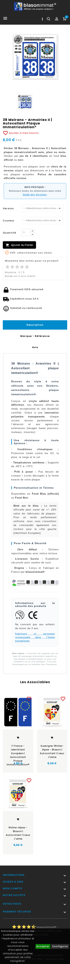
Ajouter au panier (19, 245)
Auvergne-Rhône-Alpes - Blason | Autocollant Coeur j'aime (52, 751)
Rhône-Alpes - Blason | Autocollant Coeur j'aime (18, 833)
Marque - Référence (35, 336)
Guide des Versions (35, 194)
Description (35, 325)
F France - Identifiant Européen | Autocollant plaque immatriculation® (18, 752)
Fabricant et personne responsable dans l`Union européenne (35, 637)
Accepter (42, 946)
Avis (35, 347)
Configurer (60, 946)
